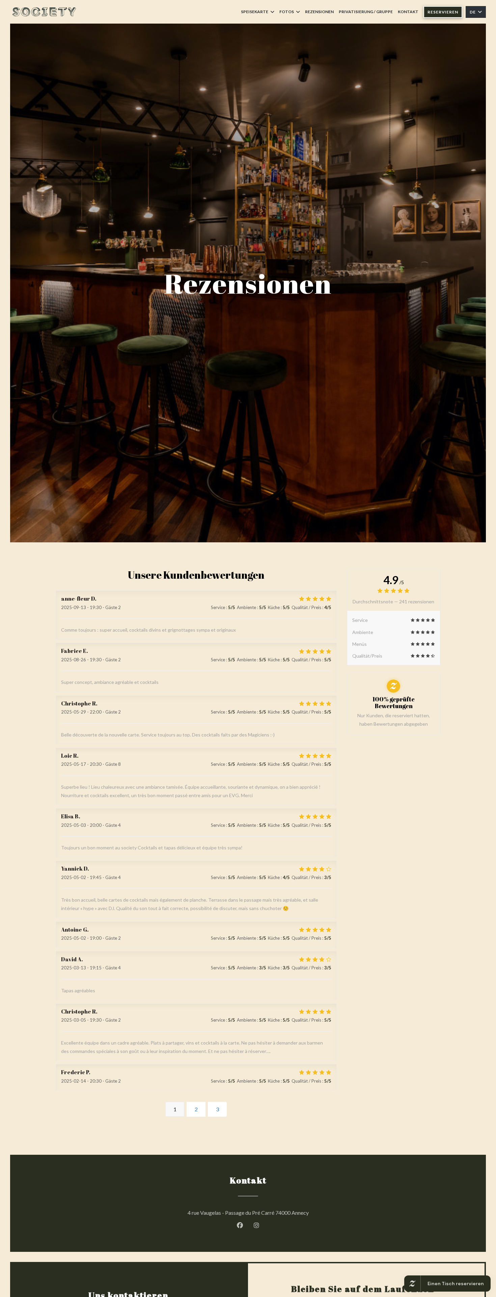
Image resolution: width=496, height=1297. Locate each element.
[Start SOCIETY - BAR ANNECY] (44, 12)
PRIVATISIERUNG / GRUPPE (366, 11)
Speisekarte (254, 11)
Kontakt (408, 11)
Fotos (286, 11)
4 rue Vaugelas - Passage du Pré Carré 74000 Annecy (279, 1212)
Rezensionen (319, 11)
